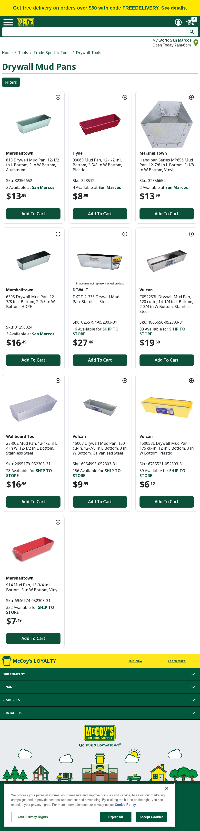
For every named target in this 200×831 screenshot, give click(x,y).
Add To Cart (33, 213)
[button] (100, 674)
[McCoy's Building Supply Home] (25, 22)
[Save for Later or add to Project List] (58, 97)
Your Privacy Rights (32, 817)
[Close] (166, 788)
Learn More (177, 661)
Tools (23, 52)
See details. (174, 8)
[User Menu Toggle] (178, 22)
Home (7, 52)
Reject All (115, 817)
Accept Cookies (151, 817)
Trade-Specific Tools (51, 52)
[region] (89, 805)
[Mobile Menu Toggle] (8, 22)
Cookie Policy (125, 805)
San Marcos (181, 40)
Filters (11, 82)
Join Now (135, 661)
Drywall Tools (88, 52)
